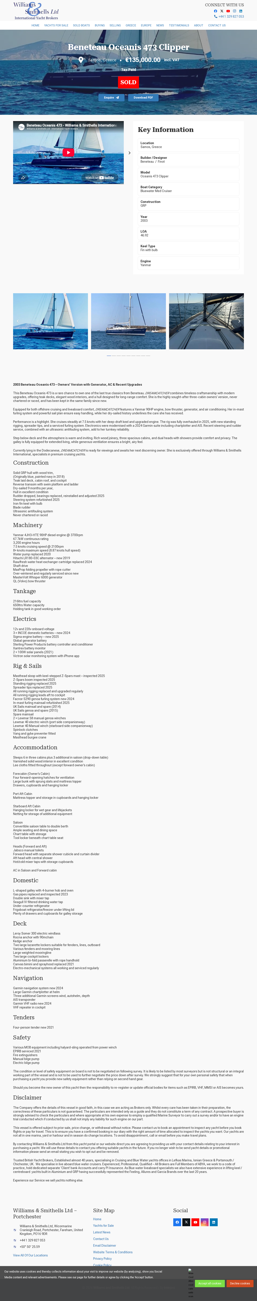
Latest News (101, 1232)
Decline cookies (240, 1283)
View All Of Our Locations (30, 1255)
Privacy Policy (102, 1258)
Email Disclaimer (104, 1245)
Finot (161, 161)
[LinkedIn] (241, 11)
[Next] (129, 152)
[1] (50, 321)
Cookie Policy (102, 1265)
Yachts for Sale (103, 1225)
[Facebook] (215, 11)
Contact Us (101, 1239)
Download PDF (143, 97)
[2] (128, 321)
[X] (222, 11)
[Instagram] (234, 11)
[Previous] (18, 321)
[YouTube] (228, 11)
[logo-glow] (36, 10)
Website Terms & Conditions (113, 1252)
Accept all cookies (209, 1283)
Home (97, 1219)
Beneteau (147, 161)
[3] (206, 321)
